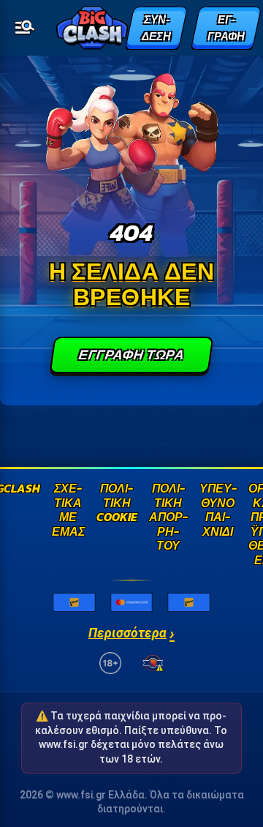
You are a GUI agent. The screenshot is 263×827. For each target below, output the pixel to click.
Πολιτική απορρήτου (168, 518)
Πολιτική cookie (116, 503)
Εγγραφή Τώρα (131, 354)
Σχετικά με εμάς (68, 511)
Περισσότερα (131, 633)
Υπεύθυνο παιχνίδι (218, 511)
